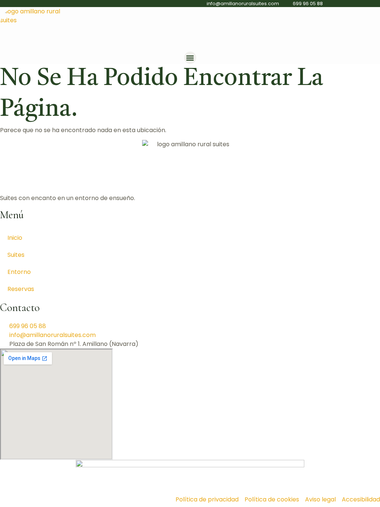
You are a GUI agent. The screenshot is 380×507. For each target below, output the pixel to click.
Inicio (14, 237)
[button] (190, 58)
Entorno (19, 272)
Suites (15, 255)
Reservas (20, 289)
